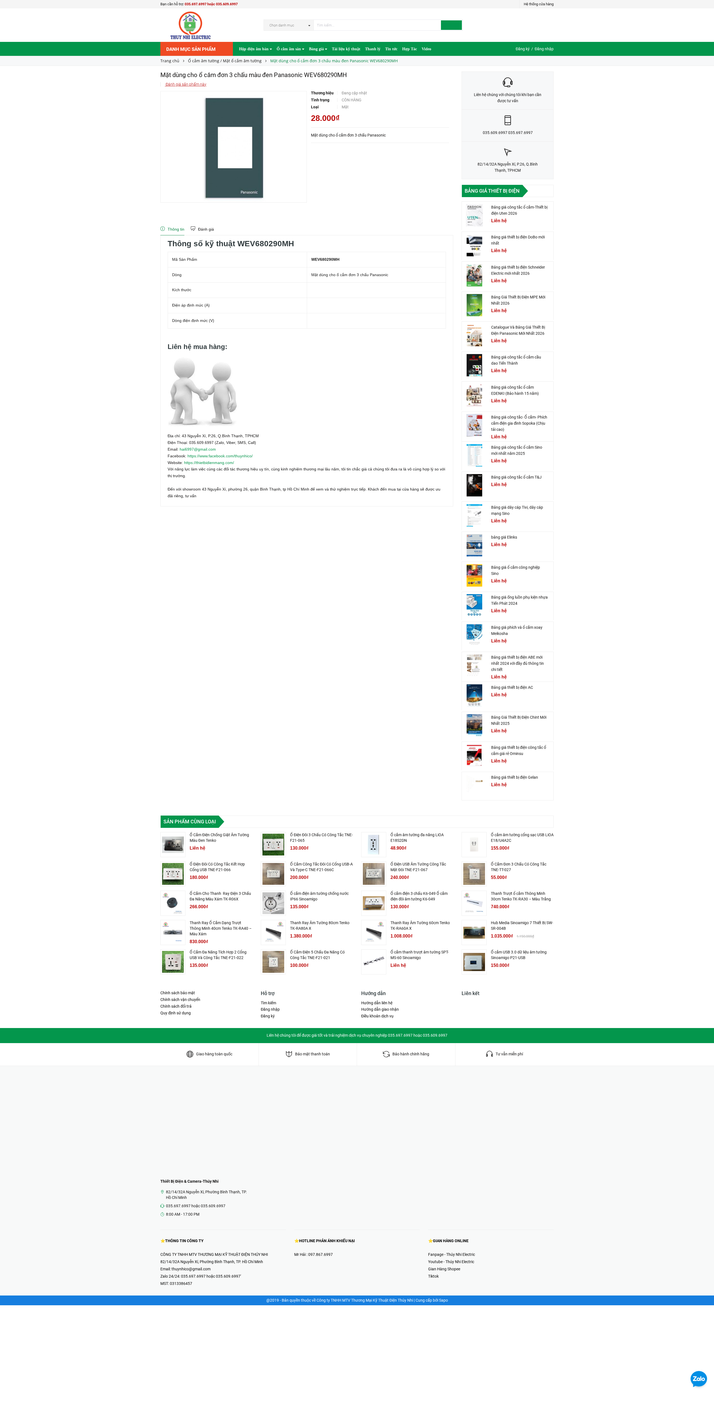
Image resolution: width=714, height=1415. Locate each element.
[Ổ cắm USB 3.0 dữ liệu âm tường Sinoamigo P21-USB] (474, 961)
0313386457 (181, 1283)
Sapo (443, 1300)
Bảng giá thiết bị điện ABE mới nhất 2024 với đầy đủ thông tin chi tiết (517, 663)
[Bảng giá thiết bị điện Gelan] (474, 785)
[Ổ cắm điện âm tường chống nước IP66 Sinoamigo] (273, 903)
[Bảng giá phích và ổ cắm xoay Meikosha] (474, 635)
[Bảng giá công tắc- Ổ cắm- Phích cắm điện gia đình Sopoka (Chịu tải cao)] (474, 425)
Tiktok (433, 1276)
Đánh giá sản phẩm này (185, 84)
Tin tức (391, 49)
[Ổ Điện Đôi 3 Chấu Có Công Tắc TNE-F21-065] (273, 844)
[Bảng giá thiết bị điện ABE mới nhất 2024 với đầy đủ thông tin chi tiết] (474, 665)
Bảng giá (317, 49)
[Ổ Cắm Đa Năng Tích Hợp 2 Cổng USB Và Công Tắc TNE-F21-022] (172, 961)
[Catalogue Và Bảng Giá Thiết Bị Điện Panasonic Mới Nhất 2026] (474, 335)
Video (426, 49)
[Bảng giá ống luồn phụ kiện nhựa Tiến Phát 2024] (474, 605)
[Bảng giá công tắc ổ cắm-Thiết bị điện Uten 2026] (474, 215)
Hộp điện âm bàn (254, 49)
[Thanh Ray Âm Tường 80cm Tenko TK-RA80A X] (273, 932)
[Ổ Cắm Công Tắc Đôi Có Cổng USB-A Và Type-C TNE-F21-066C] (273, 873)
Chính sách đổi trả (176, 1006)
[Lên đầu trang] (704, 1398)
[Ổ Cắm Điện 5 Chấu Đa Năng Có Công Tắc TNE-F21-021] (273, 961)
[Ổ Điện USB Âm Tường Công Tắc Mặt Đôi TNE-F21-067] (373, 873)
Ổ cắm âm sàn (289, 49)
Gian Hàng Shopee (444, 1269)
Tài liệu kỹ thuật (346, 49)
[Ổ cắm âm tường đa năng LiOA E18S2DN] (373, 844)
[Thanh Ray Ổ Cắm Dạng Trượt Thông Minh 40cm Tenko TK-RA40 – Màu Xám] (172, 932)
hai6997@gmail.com (198, 449)
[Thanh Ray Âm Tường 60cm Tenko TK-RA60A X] (373, 932)
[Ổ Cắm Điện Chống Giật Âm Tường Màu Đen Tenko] (172, 844)
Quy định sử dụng (175, 1013)
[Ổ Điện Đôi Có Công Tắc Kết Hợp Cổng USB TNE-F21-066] (172, 873)
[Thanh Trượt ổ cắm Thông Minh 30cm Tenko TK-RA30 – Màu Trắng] (474, 903)
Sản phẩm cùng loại (189, 821)
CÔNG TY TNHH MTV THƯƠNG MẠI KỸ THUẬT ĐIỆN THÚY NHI (214, 1254)
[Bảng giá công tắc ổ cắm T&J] (474, 485)
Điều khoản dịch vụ (377, 1016)
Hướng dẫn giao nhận (380, 1009)
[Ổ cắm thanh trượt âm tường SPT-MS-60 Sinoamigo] (373, 961)
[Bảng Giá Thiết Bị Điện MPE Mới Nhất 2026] (474, 305)
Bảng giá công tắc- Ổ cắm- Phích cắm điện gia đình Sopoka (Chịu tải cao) (519, 423)
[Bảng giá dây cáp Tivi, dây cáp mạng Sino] (474, 515)
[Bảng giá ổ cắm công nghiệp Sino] (474, 575)
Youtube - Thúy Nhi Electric (451, 1261)
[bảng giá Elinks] (474, 545)
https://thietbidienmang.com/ (209, 462)
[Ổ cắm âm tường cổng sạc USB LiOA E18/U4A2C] (474, 844)
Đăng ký (523, 49)
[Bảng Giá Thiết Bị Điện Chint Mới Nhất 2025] (474, 725)
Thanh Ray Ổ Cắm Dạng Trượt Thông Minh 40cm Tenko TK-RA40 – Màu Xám (221, 928)
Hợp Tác (409, 49)
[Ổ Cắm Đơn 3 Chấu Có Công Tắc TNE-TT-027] (474, 873)
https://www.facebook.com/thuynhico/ (220, 456)
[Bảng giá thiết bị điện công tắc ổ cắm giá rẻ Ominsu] (474, 755)
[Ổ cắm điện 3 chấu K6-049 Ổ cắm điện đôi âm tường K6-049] (373, 903)
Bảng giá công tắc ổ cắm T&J (516, 477)
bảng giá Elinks (504, 537)
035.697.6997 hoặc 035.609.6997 (211, 4)
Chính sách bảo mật (177, 993)
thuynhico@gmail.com (191, 1269)
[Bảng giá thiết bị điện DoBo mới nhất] (474, 245)
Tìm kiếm (268, 1003)
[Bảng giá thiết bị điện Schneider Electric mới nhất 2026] (474, 275)
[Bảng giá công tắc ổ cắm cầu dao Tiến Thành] (474, 365)
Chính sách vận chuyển (180, 999)
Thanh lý (372, 49)
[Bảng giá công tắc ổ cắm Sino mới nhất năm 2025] (474, 455)
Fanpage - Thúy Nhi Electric (451, 1254)
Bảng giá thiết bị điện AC (512, 687)
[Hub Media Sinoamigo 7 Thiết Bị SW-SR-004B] (474, 932)
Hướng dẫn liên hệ (376, 1003)
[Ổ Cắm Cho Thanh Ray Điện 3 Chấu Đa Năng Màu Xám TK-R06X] (172, 903)
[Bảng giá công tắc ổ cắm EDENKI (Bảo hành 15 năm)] (474, 395)
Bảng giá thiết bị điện (492, 191)
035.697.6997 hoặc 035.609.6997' (211, 1276)
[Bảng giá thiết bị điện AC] (474, 695)
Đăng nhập (544, 49)
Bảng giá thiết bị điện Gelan (514, 777)
